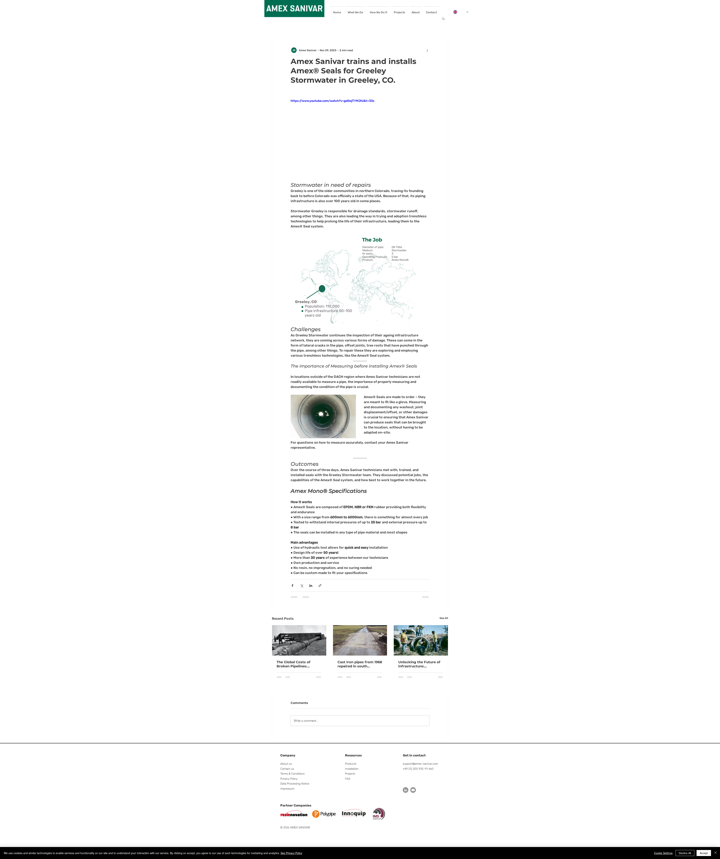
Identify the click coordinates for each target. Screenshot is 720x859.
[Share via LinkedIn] (311, 585)
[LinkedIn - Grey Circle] (405, 793)
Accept (704, 853)
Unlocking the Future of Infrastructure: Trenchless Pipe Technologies (419, 664)
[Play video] (360, 138)
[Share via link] (320, 585)
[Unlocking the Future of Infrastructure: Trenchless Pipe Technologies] (421, 640)
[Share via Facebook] (292, 585)
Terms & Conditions (292, 776)
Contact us (287, 771)
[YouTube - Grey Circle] (413, 793)
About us (286, 766)
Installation (351, 771)
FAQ (347, 781)
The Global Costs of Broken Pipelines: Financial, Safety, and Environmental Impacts (297, 664)
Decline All (685, 853)
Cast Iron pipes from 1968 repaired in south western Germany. (360, 664)
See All (444, 618)
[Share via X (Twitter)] (301, 585)
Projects (350, 776)
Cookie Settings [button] (663, 853)
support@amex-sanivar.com (420, 766)
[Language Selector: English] (461, 12)
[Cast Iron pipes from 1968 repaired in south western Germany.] (360, 640)
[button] (443, 18)
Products (350, 766)
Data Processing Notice (294, 786)
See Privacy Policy (291, 853)
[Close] (715, 853)
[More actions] (427, 50)
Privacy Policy (289, 781)
